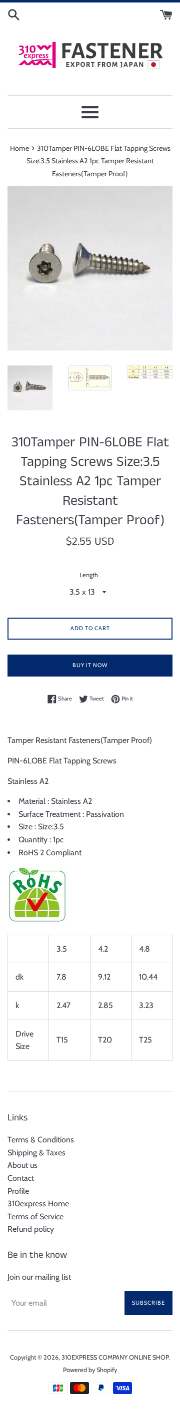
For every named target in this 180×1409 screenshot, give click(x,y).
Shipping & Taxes (37, 1152)
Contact (21, 1178)
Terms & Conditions (41, 1139)
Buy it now (90, 665)
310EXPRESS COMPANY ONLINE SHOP (115, 1357)
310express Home (38, 1203)
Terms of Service (36, 1216)
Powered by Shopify (90, 1370)
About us (23, 1165)
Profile (18, 1191)
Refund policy (31, 1229)
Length (89, 575)
